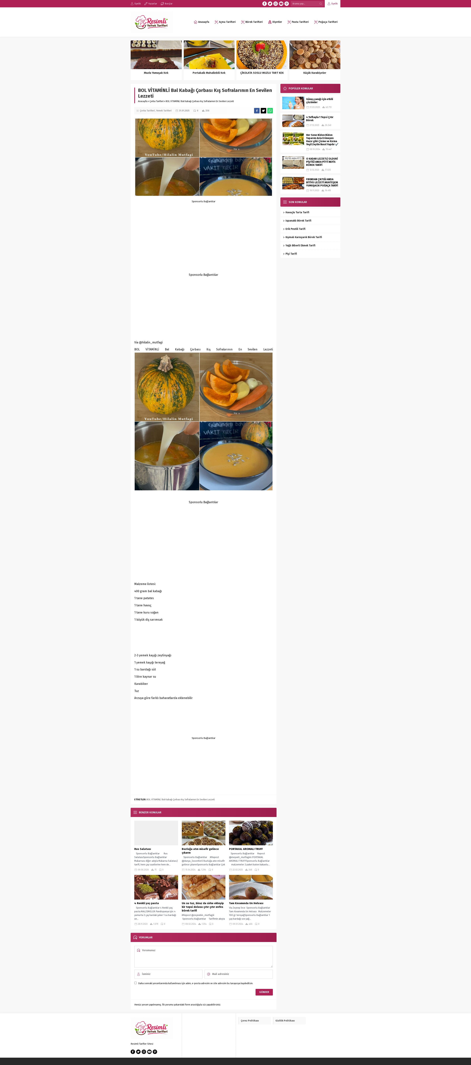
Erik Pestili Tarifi (296, 229)
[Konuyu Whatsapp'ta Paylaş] (270, 110)
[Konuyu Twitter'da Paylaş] (263, 110)
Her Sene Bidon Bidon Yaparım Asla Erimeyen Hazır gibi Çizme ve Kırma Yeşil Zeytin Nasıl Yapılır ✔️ (322, 139)
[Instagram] (275, 3)
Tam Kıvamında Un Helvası (246, 903)
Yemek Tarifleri (164, 110)
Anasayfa (142, 101)
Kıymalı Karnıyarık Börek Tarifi (304, 237)
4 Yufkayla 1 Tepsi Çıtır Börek (319, 119)
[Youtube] (281, 3)
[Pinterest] (286, 3)
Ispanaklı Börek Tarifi (298, 220)
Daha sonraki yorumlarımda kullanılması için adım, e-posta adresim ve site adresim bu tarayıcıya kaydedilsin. (195, 983)
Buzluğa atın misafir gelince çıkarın (200, 850)
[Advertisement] (203, 228)
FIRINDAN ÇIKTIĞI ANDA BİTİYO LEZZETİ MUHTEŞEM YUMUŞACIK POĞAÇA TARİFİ (322, 182)
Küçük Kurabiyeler (314, 72)
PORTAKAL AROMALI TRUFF (246, 849)
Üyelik (334, 3)
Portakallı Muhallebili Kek (209, 72)
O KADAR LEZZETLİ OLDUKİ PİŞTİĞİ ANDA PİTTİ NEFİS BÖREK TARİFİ (322, 162)
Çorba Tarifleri (157, 101)
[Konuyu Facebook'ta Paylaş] (257, 110)
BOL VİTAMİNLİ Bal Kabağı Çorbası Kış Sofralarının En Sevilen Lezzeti (181, 799)
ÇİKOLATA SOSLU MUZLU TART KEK (262, 72)
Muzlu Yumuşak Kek (156, 72)
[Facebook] (264, 3)
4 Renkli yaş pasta (147, 903)
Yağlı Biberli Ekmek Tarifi (300, 245)
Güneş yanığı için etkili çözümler (319, 101)
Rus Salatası (142, 849)
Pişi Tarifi (291, 253)
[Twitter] (270, 3)
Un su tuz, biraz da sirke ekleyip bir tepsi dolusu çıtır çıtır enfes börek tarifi (203, 907)
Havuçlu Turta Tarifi (297, 212)
